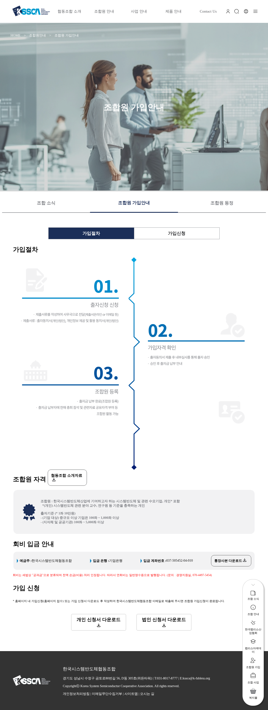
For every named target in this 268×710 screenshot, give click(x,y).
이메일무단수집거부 (107, 694)
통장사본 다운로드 (228, 560)
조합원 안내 (104, 11)
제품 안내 (173, 11)
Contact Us (208, 11)
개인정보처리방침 (76, 694)
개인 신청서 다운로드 (99, 619)
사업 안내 (139, 11)
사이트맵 (131, 694)
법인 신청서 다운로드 (164, 619)
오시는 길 (147, 694)
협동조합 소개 (69, 11)
